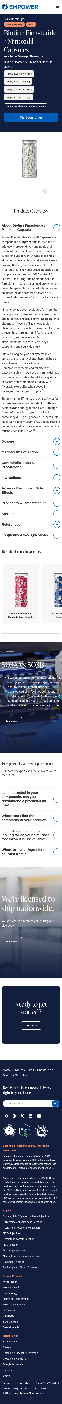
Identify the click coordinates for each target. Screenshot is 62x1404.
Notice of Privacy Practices (15, 1388)
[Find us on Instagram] (14, 1116)
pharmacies (48, 1167)
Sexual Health (11, 1321)
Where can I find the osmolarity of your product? (25, 818)
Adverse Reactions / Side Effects (22, 490)
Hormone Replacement (16, 1298)
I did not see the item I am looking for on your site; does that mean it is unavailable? (26, 835)
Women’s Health (12, 1287)
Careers (9, 1347)
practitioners (30, 1167)
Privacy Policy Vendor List (47, 1383)
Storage (8, 514)
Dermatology (10, 1293)
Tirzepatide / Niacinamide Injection (22, 1221)
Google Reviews (12, 1364)
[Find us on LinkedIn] (30, 1116)
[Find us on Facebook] (6, 1116)
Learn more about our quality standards (26, 106)
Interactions (11, 478)
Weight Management (14, 1304)
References (11, 524)
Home (7, 1070)
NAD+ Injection (11, 1233)
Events (6, 1375)
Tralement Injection (13, 1261)
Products (19, 1070)
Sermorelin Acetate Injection (18, 1239)
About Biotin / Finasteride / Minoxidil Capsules (23, 227)
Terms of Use (40, 1388)
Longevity (8, 1315)
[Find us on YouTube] (39, 1116)
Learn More (12, 721)
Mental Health (11, 1327)
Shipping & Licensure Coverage (20, 1352)
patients (19, 1167)
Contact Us (31, 1025)
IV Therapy (9, 1310)
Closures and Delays (14, 1358)
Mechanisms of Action (20, 452)
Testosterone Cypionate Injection (21, 1227)
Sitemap (6, 1383)
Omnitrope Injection (14, 1250)
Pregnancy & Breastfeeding (24, 503)
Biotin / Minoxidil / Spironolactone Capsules (21, 615)
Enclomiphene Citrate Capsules (20, 1267)
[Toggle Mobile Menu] (57, 7)
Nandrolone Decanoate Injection (21, 1256)
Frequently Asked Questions (25, 535)
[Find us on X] (22, 1116)
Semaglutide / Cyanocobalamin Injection (26, 1216)
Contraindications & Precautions (18, 465)
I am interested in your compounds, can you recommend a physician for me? (24, 799)
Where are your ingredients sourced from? (24, 852)
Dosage (8, 441)
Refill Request (10, 1341)
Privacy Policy (23, 1383)
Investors (8, 1370)
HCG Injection (10, 1244)
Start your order (31, 117)
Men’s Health (10, 1281)
